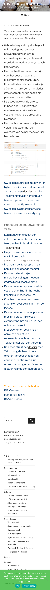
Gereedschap (10, 519)
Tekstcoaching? (11, 456)
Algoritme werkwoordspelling (20, 537)
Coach (7, 557)
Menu (26, 15)
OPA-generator (14, 534)
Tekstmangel (12, 247)
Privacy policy (29, 586)
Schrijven (8, 492)
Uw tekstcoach (21, 4)
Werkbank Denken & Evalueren (21, 548)
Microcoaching (14, 475)
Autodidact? (13, 479)
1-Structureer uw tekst (17, 499)
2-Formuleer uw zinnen (17, 503)
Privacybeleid (13, 566)
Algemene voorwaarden (18, 569)
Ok (17, 586)
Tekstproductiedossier (17, 552)
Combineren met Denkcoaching (21, 486)
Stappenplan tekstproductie (20, 526)
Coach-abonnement (16, 483)
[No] (46, 579)
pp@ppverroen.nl (12, 439)
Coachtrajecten (10, 468)
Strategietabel (14, 530)
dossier (27, 191)
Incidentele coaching (16, 471)
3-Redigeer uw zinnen (17, 507)
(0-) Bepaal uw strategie (18, 495)
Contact (7, 562)
